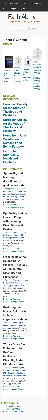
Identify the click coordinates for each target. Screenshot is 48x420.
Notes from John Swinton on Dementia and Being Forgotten (14, 141)
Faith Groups (37, 3)
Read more (7, 204)
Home (4, 3)
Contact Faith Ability (13, 406)
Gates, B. (21, 188)
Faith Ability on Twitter (14, 411)
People (13, 8)
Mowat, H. (16, 367)
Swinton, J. (11, 191)
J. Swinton (7, 232)
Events (25, 3)
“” (14, 194)
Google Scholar (17, 207)
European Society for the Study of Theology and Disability (15, 109)
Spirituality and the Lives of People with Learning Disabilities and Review (15, 221)
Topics (22, 8)
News (4, 8)
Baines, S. (7, 370)
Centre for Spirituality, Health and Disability (11, 156)
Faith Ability (21, 16)
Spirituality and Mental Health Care (8, 75)
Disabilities (14, 3)
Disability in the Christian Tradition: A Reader (17, 74)
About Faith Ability (13, 408)
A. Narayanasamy (10, 188)
